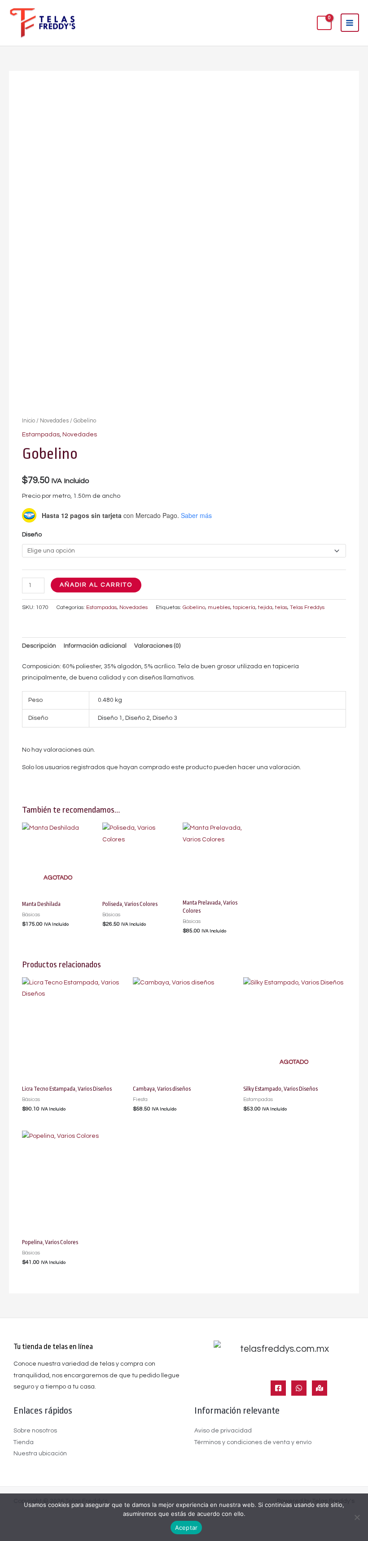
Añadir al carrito (96, 585)
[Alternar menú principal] (350, 22)
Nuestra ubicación (40, 1453)
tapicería (244, 607)
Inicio (28, 421)
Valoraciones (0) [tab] (157, 646)
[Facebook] (278, 1388)
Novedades (54, 421)
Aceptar (186, 1527)
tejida (265, 607)
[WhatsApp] (299, 1388)
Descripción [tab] (39, 646)
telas (281, 607)
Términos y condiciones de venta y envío (252, 1442)
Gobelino (194, 607)
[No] (356, 1517)
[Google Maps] (319, 1388)
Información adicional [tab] (95, 646)
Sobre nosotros (35, 1431)
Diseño (32, 534)
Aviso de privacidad (223, 1431)
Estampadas (41, 434)
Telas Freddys (307, 607)
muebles (219, 607)
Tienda (23, 1442)
